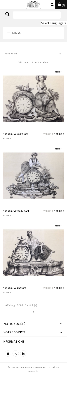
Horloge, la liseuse (14, 287)
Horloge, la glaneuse (15, 133)
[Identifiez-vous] (52, 5)
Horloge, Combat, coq (16, 210)
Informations (13, 342)
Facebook (8, 353)
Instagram (16, 353)
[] (15, 17)
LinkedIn (23, 353)
